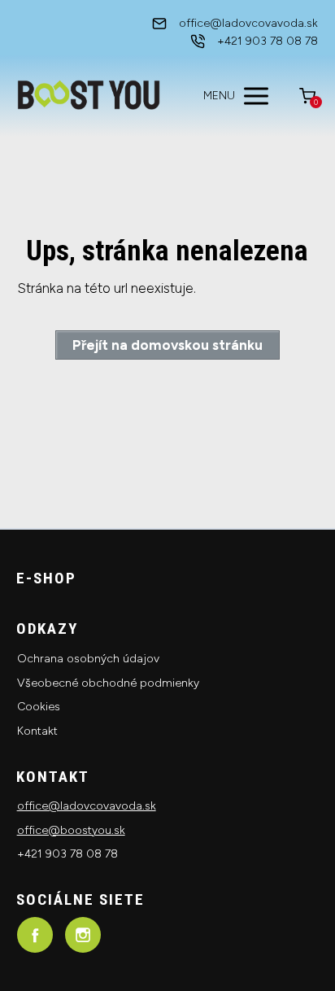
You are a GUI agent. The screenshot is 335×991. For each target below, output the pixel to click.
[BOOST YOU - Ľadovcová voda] (88, 96)
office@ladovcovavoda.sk (86, 806)
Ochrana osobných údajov (88, 659)
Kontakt (37, 731)
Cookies (38, 707)
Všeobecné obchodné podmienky (108, 683)
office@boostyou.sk (71, 830)
